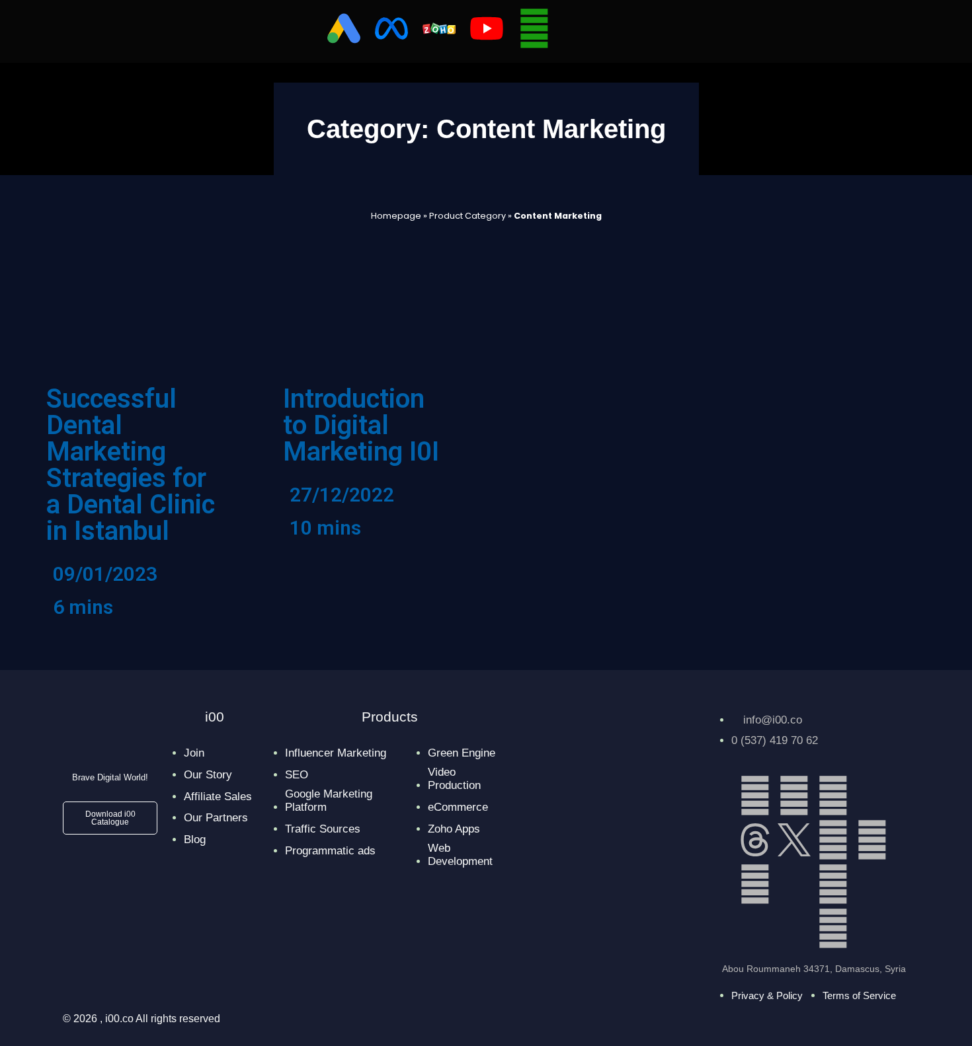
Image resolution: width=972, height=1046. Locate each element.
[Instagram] (833, 795)
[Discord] (794, 884)
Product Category (467, 215)
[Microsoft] (872, 884)
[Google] (833, 928)
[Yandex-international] (794, 928)
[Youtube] (833, 884)
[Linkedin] (755, 795)
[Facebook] (794, 795)
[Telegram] (872, 839)
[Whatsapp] (534, 28)
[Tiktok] (872, 795)
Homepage (396, 215)
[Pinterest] (755, 884)
